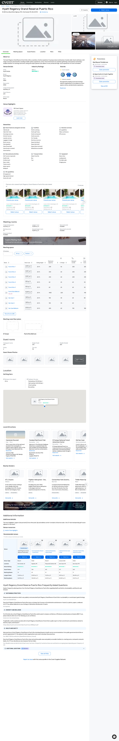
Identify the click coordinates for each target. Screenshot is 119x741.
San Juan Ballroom (13, 308)
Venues (22, 2)
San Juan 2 (11, 303)
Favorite (85, 10)
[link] (14, 473)
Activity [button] (7, 492)
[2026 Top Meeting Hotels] (62, 74)
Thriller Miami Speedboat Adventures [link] (84, 480)
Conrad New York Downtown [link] (61, 480)
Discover (46, 2)
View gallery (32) (112, 46)
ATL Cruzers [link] (9, 480)
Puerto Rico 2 (12, 272)
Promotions (30, 2)
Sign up (111, 2)
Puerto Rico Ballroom (14, 291)
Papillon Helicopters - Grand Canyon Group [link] (38, 480)
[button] (35, 32)
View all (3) (104, 86)
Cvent (2, 6)
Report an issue (28, 659)
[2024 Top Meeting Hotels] (68, 74)
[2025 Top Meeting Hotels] (74, 74)
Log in (115, 2)
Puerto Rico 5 (12, 287)
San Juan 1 (11, 298)
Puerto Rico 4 (12, 282)
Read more (63, 88)
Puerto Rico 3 (12, 277)
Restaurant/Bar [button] (55, 492)
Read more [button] (9, 450)
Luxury (52, 2)
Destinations (38, 2)
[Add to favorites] (42, 540)
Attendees (6, 251)
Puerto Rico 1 (11, 266)
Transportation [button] (14, 492)
